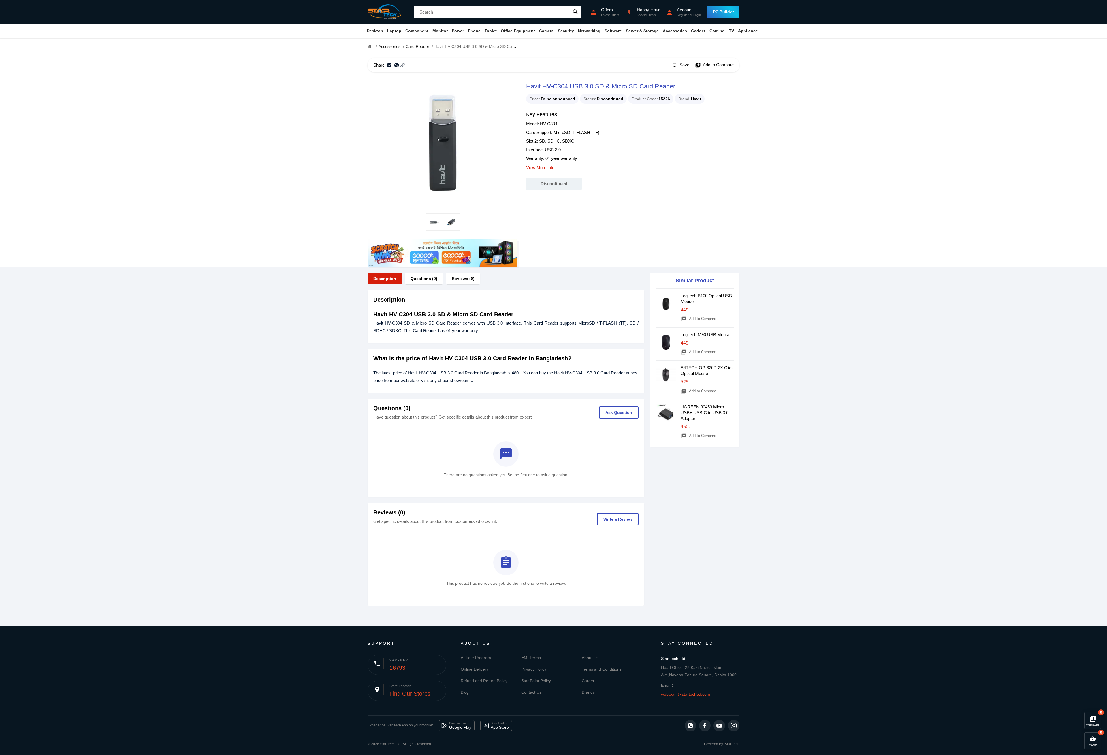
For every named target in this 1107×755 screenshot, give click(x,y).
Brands (588, 692)
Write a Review (617, 519)
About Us (590, 657)
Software (613, 31)
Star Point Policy (536, 680)
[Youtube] (719, 725)
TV (731, 31)
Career (588, 680)
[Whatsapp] (690, 725)
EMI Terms (531, 657)
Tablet (491, 31)
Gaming (717, 31)
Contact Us (531, 692)
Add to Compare (714, 65)
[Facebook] (705, 725)
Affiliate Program (476, 657)
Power (458, 31)
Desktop (375, 31)
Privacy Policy (533, 669)
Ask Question (618, 412)
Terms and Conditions (602, 669)
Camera (546, 31)
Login (697, 15)
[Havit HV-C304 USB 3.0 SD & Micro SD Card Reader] (442, 143)
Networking (589, 31)
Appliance (748, 31)
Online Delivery (474, 669)
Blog (465, 692)
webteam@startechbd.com (685, 694)
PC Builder (723, 12)
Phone (474, 31)
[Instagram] (733, 725)
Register (683, 15)
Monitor (440, 31)
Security (566, 31)
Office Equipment (518, 31)
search (575, 11)
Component (416, 31)
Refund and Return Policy (484, 680)
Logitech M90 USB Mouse (705, 334)
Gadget (698, 31)
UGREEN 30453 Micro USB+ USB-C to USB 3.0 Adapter (704, 412)
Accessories (675, 31)
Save (680, 65)
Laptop (394, 31)
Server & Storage (642, 31)
